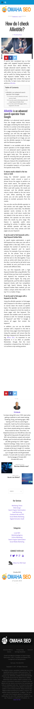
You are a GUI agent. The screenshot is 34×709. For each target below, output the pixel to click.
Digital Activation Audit (17, 519)
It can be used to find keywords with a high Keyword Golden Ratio (18, 101)
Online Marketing (17, 537)
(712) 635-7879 (17, 581)
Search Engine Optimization (17, 510)
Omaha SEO (17, 16)
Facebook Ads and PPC (17, 514)
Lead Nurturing (17, 512)
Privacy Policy (20, 650)
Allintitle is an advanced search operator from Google (15, 93)
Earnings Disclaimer (20, 652)
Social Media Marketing (17, 517)
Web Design (17, 508)
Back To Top (17, 699)
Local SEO (17, 533)
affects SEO (10, 337)
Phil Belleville (18, 35)
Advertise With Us (8, 650)
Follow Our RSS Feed (19, 563)
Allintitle (12, 83)
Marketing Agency (17, 535)
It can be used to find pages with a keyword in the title (18, 104)
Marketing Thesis (17, 505)
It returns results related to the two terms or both (18, 97)
